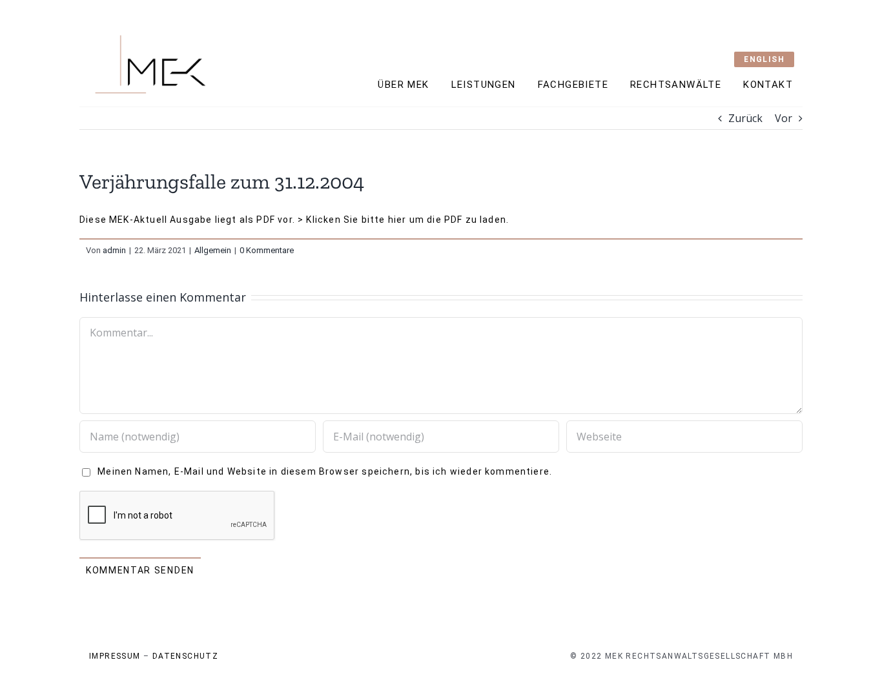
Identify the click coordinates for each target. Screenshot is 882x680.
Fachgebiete (573, 84)
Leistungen (483, 84)
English (764, 59)
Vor (783, 118)
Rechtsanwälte (675, 84)
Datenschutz (185, 656)
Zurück (745, 118)
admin (114, 250)
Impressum (115, 656)
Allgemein (212, 250)
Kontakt (768, 84)
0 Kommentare (267, 250)
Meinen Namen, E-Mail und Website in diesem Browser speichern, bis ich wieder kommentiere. (324, 471)
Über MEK (403, 84)
